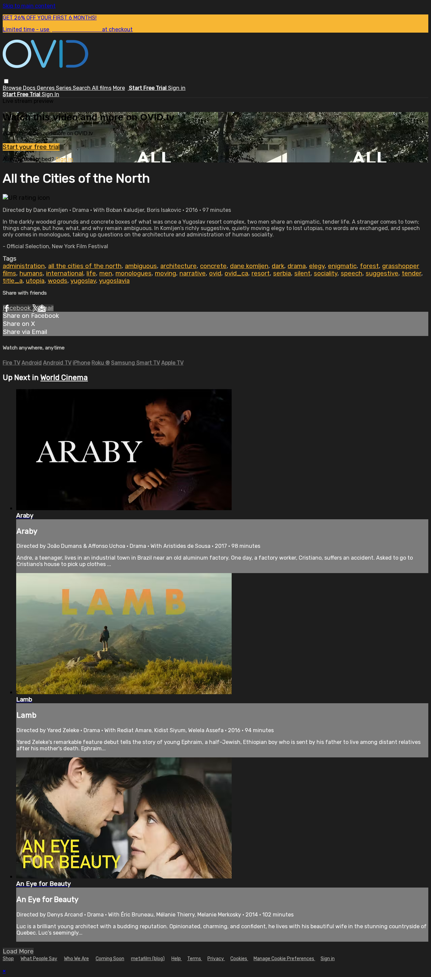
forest (369, 266)
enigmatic (342, 266)
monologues (133, 273)
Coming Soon (110, 959)
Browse (13, 88)
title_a (13, 281)
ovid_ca (236, 273)
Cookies (239, 959)
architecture (178, 266)
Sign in (177, 88)
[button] (6, 81)
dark (278, 266)
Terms (194, 959)
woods (57, 281)
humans (31, 273)
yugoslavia (114, 281)
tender (411, 273)
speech (351, 273)
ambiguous (141, 266)
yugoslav (83, 281)
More (119, 88)
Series (64, 88)
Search (82, 88)
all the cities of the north (85, 266)
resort (261, 273)
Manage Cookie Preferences (284, 959)
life (91, 273)
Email (46, 308)
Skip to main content (29, 6)
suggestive (382, 273)
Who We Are (76, 959)
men (105, 273)
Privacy (216, 959)
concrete (213, 266)
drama (297, 266)
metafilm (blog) (148, 959)
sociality (325, 273)
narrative (192, 273)
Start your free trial (31, 147)
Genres (46, 88)
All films (101, 88)
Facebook (17, 308)
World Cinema (64, 377)
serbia (282, 273)
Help (176, 959)
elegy (317, 266)
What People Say (39, 959)
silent (302, 273)
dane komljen (249, 266)
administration (24, 266)
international (64, 273)
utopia (35, 281)
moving (165, 273)
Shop (8, 959)
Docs (30, 88)
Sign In (50, 94)
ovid (215, 273)
